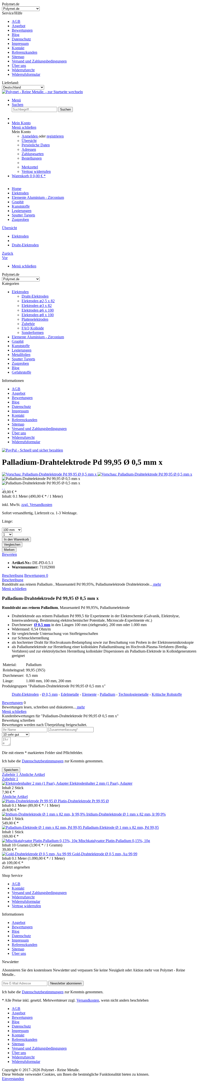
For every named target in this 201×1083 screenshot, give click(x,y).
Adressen (29, 149)
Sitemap (18, 57)
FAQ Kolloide (33, 328)
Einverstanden (13, 1079)
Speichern (11, 770)
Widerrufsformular (26, 74)
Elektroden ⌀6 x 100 (38, 310)
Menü (16, 100)
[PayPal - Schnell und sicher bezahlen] (32, 450)
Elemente (89, 694)
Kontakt (18, 48)
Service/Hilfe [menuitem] (34, 43)
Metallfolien (21, 355)
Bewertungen (22, 30)
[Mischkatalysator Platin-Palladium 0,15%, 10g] (40, 841)
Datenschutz (21, 39)
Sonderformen (33, 332)
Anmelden (30, 136)
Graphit (18, 341)
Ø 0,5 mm (50, 694)
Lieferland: (10, 83)
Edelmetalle (70, 694)
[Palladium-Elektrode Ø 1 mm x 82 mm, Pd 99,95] (42, 827)
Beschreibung (12, 575)
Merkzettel (30, 167)
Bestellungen (32, 158)
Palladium (107, 694)
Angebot (18, 26)
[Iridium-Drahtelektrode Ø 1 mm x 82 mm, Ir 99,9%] (44, 814)
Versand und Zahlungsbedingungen (39, 61)
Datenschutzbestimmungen (42, 761)
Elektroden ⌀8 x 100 (38, 315)
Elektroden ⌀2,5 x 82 (38, 301)
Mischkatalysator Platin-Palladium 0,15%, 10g (114, 841)
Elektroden (20, 292)
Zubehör (28, 324)
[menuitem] (105, 21)
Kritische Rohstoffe (167, 694)
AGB (16, 21)
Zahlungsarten (33, 154)
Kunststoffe (21, 346)
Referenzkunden (24, 52)
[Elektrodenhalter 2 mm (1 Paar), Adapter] (36, 783)
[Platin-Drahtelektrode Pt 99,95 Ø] (30, 801)
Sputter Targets (23, 359)
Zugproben (20, 363)
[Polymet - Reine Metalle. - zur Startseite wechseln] (42, 92)
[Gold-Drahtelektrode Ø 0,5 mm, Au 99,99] (37, 854)
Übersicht (29, 141)
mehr (156, 584)
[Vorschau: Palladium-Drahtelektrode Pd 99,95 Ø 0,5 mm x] (50, 474)
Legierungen (21, 350)
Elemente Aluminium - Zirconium (38, 337)
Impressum (20, 43)
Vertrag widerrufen (36, 171)
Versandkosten (87, 1000)
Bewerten (9, 554)
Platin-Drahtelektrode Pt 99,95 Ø (83, 801)
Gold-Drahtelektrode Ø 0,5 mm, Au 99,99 (104, 854)
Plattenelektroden (35, 319)
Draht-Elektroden (35, 296)
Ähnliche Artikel (32, 774)
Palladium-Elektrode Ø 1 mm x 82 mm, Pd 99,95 (121, 827)
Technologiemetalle (133, 694)
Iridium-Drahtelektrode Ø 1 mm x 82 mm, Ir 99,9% (126, 814)
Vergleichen (12, 544)
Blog (15, 35)
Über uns (19, 65)
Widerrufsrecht (23, 70)
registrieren (55, 136)
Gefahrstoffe (21, 372)
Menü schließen (24, 127)
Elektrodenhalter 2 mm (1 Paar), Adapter (101, 783)
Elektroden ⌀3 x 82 (37, 305)
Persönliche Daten (36, 145)
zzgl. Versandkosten (36, 505)
